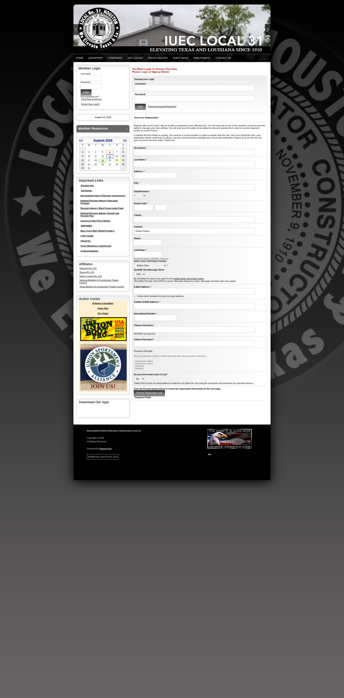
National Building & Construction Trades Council (99, 281)
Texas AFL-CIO (87, 272)
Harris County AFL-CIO (91, 276)
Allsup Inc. (85, 241)
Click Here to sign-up (91, 99)
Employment (202, 58)
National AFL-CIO (88, 268)
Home (79, 58)
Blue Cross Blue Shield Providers (97, 231)
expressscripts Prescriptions (95, 221)
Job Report (86, 190)
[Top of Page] (209, 454)
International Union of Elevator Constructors (102, 196)
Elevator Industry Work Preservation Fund (101, 208)
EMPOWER (86, 226)
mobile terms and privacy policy (188, 278)
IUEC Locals (135, 58)
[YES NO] (139, 274)
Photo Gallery (158, 58)
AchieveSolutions (89, 251)
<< (81, 140)
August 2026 (103, 140)
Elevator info (87, 185)
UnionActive (105, 449)
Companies (115, 58)
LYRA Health (86, 236)
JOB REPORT (96, 58)
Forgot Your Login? (90, 104)
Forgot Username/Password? (162, 106)
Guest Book (180, 58)
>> (125, 140)
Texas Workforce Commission (95, 246)
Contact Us (223, 58)
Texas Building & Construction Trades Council (102, 286)
